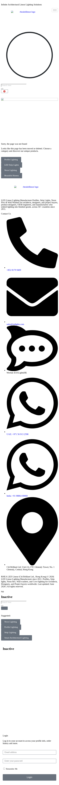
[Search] (2, 88)
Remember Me (11, 769)
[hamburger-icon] (55, 10)
